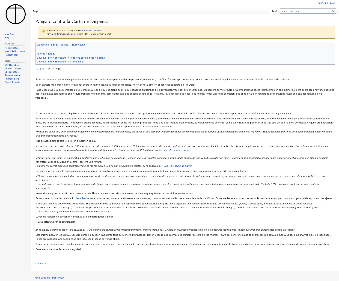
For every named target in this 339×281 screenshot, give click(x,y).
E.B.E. (54, 44)
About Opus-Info (42, 278)
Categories (43, 44)
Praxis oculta (78, 44)
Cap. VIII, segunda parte (177, 165)
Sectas (64, 44)
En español (61, 57)
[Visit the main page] (15, 14)
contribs (98, 30)
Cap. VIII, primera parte (175, 150)
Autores (41, 53)
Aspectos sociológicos (82, 57)
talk (91, 30)
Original (39, 263)
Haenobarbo (82, 198)
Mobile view (58, 278)
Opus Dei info (44, 57)
